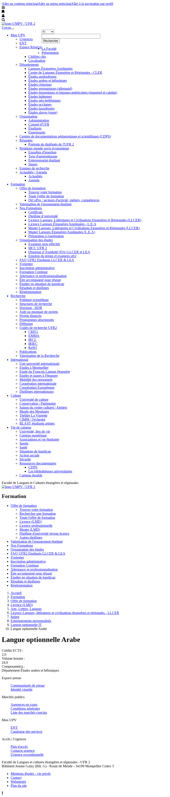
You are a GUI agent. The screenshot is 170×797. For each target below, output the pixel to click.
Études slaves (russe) (42, 112)
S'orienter (26, 264)
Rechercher (50, 41)
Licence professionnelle (35, 525)
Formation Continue (33, 272)
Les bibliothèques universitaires (50, 471)
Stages (32, 164)
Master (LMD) (29, 529)
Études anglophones (42, 76)
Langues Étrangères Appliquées (50, 68)
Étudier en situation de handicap (41, 284)
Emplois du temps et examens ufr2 (52, 256)
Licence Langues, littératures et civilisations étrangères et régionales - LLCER (65, 613)
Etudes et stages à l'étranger (38, 375)
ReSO (32, 348)
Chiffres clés (37, 56)
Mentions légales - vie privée (31, 774)
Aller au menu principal (54, 4)
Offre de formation (32, 188)
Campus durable (30, 475)
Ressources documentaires (37, 463)
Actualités (35, 176)
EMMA (33, 336)
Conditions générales (25, 708)
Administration (38, 120)
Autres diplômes (30, 537)
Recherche (18, 296)
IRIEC (33, 344)
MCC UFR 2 (37, 248)
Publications (28, 352)
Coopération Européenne (36, 387)
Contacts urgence (23, 750)
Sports (23, 443)
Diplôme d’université (43, 216)
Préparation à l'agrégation (46, 236)
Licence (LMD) (30, 521)
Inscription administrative (37, 268)
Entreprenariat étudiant (44, 160)
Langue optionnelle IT (26, 625)
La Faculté (49, 49)
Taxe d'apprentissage (42, 156)
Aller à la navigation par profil (92, 4)
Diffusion (26, 324)
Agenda (33, 180)
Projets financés (30, 316)
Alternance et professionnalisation (43, 276)
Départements (29, 64)
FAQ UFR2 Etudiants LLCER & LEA (46, 260)
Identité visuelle (22, 689)
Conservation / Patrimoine (37, 403)
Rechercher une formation (37, 513)
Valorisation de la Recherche (39, 356)
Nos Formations (30, 208)
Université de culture (33, 399)
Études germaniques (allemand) (50, 88)
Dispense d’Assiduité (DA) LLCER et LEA (59, 252)
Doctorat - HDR (30, 308)
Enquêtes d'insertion (42, 152)
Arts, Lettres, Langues (26, 609)
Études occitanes (40, 104)
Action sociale (29, 455)
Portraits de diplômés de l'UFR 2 (51, 144)
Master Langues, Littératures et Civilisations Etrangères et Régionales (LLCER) (84, 228)
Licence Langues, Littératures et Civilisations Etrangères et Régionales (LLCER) (84, 220)
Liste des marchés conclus (29, 712)
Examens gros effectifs (44, 244)
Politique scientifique (34, 300)
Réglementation (30, 292)
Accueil (16, 593)
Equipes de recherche (34, 168)
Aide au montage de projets (38, 312)
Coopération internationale (37, 383)
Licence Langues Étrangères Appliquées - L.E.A (62, 224)
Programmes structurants (36, 320)
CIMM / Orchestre (32, 419)
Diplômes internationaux (36, 391)
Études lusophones (41, 108)
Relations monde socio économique (44, 148)
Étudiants (34, 128)
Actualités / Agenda (33, 172)
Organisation (28, 116)
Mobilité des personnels (35, 379)
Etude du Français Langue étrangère (44, 371)
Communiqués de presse (28, 685)
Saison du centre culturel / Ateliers (43, 407)
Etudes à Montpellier (33, 367)
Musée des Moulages (34, 411)
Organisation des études (36, 240)
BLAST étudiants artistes (37, 423)
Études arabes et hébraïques (47, 80)
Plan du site (19, 785)
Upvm (6, 27)
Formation (18, 184)
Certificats (35, 212)
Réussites (26, 140)
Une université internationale (39, 363)
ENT (23, 43)
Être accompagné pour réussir (40, 280)
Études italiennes (40, 96)
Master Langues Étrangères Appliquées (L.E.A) (61, 232)
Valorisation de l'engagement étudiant (45, 204)
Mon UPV (18, 35)
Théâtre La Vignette (33, 415)
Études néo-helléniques (44, 100)
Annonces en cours (24, 704)
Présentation (50, 52)
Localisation (36, 60)
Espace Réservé (30, 47)
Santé (23, 447)
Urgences (26, 39)
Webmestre (18, 781)
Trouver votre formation (45, 192)
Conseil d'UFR (38, 124)
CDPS (32, 467)
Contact (16, 778)
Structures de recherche (35, 304)
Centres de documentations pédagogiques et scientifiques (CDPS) (65, 136)
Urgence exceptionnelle (27, 754)
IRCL (32, 340)
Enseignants (36, 132)
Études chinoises (40, 84)
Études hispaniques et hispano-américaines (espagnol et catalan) (72, 92)
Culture (16, 395)
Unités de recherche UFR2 (38, 328)
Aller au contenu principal (20, 4)
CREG (33, 332)
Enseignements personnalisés (31, 621)
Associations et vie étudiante (39, 439)
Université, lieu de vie (34, 431)
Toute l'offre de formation (46, 196)
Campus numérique (33, 435)
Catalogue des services (26, 731)
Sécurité (25, 459)
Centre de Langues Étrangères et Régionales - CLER (65, 72)
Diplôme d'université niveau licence (44, 533)
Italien (15, 617)
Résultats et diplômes (34, 288)
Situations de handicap (35, 451)
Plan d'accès (19, 746)
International (19, 360)
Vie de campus (21, 427)
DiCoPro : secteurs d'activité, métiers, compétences (63, 200)
